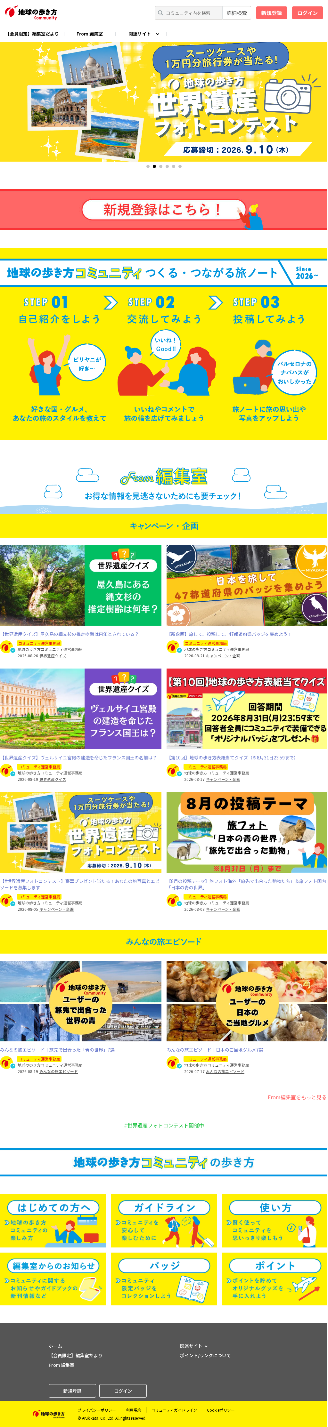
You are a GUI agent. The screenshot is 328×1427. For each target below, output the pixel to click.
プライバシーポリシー (97, 1410)
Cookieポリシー (221, 1410)
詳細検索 (236, 13)
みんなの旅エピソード (58, 1071)
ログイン (307, 13)
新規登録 (271, 13)
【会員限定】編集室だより (32, 33)
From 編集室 (90, 33)
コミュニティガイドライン (174, 1410)
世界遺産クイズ (52, 655)
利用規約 (133, 1410)
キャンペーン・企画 (223, 655)
